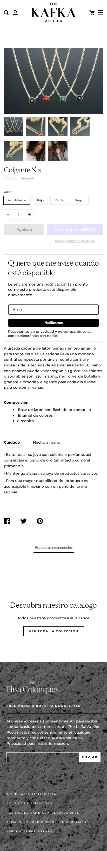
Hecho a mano (46, 442)
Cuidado (12, 442)
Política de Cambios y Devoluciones (42, 812)
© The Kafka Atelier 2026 (31, 794)
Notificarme (53, 323)
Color (8, 192)
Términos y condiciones (30, 822)
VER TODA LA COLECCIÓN (53, 631)
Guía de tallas (74, 822)
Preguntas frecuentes (29, 831)
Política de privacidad (29, 803)
